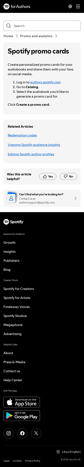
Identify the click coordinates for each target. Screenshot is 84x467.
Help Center (12, 380)
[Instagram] (8, 433)
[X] (36, 433)
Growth (9, 242)
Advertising (12, 333)
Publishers (11, 260)
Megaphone (12, 324)
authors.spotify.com (45, 82)
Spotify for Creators (18, 288)
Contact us (11, 371)
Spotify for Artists (16, 297)
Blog (7, 269)
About (8, 353)
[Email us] (74, 198)
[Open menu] (78, 6)
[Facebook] (22, 433)
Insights (9, 251)
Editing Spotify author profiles (31, 154)
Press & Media (14, 362)
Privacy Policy (32, 460)
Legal (6, 460)
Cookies (17, 460)
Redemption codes (22, 135)
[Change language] (70, 6)
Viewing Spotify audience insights (34, 144)
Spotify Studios (15, 315)
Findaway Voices (16, 306)
